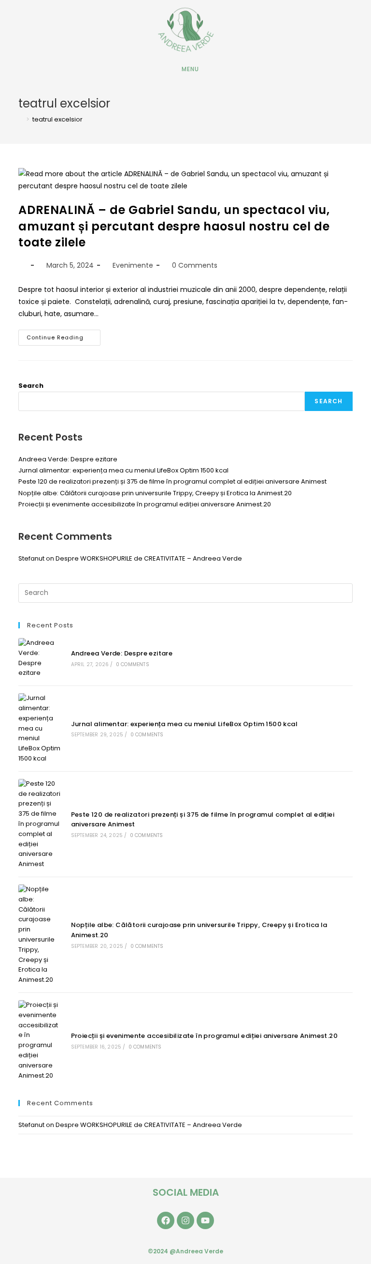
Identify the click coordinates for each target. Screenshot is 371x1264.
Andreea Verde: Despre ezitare (67, 459)
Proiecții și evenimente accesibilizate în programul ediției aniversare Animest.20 (144, 504)
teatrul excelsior (57, 119)
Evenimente (133, 265)
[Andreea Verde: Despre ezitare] (39, 658)
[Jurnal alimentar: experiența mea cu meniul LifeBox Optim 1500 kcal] (39, 728)
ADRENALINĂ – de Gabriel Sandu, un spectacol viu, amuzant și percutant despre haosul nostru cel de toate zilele (173, 226)
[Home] (20, 119)
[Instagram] (185, 1220)
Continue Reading (63, 335)
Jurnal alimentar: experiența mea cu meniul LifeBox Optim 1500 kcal (123, 470)
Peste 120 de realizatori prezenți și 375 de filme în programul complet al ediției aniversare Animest (172, 481)
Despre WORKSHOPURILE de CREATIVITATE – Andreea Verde (149, 558)
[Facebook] (165, 1220)
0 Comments (194, 265)
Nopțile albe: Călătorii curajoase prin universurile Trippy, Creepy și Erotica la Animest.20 (155, 493)
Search (30, 385)
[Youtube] (205, 1220)
